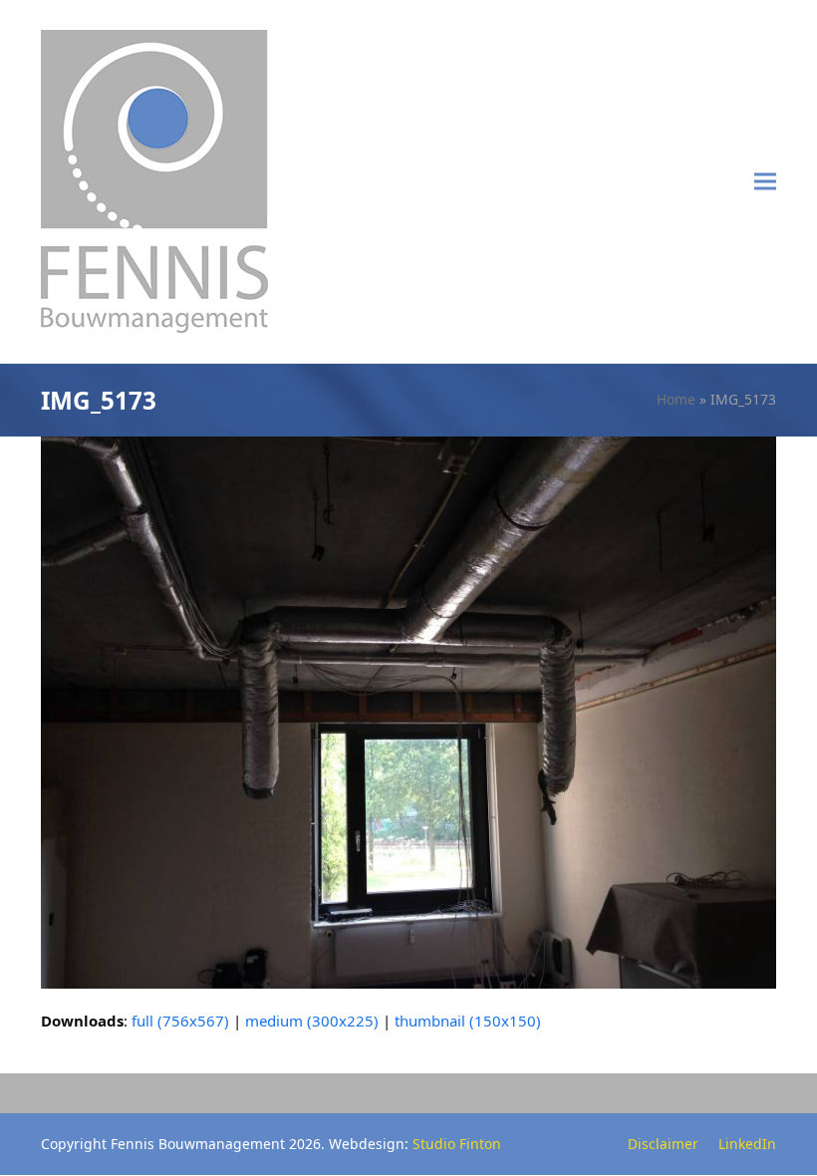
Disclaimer (663, 1143)
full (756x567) (180, 1020)
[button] (765, 181)
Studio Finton (456, 1143)
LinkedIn (747, 1143)
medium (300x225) (312, 1020)
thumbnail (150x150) (468, 1020)
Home (676, 399)
